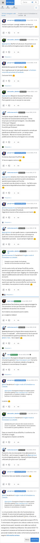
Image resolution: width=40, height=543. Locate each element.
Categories (14, 8)
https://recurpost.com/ (23, 360)
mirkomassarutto (12, 112)
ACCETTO (34, 539)
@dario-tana (6, 338)
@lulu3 (4, 384)
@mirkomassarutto (8, 208)
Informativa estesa (12, 535)
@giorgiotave (6, 44)
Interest (8, 8)
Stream (2, 8)
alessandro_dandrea (13, 39)
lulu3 (8, 354)
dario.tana (10, 301)
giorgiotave (10, 20)
